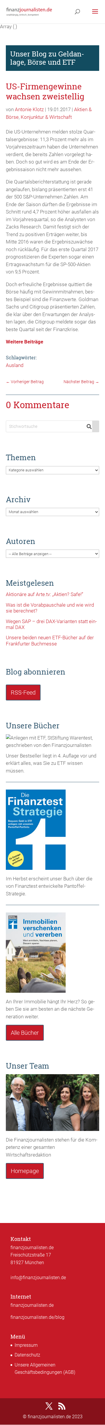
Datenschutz (27, 1355)
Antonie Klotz (29, 109)
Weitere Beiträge (24, 342)
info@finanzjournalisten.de (38, 1277)
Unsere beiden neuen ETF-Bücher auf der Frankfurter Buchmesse (50, 640)
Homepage (25, 1170)
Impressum (26, 1345)
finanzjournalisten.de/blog (37, 1317)
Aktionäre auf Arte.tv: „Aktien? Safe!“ (44, 594)
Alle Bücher (25, 1032)
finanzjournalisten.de (32, 1305)
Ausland (14, 365)
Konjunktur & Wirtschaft (46, 117)
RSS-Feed (23, 692)
